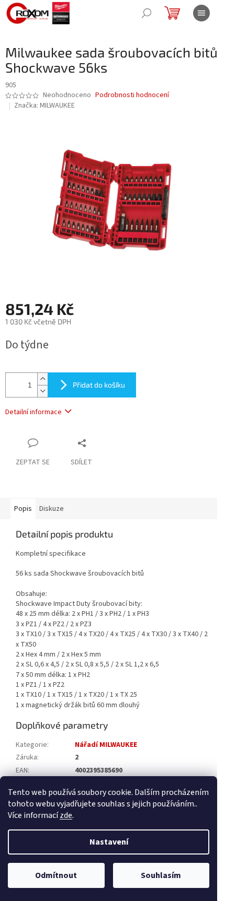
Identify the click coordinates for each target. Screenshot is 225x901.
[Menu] (201, 13)
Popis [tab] (23, 509)
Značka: (44, 105)
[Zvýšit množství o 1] (42, 379)
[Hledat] (146, 13)
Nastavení (108, 842)
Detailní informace (33, 412)
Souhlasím (161, 875)
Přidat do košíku (99, 384)
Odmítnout (56, 875)
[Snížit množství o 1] (42, 391)
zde (66, 815)
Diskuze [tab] (51, 509)
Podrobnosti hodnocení (132, 95)
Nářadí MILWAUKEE (106, 745)
